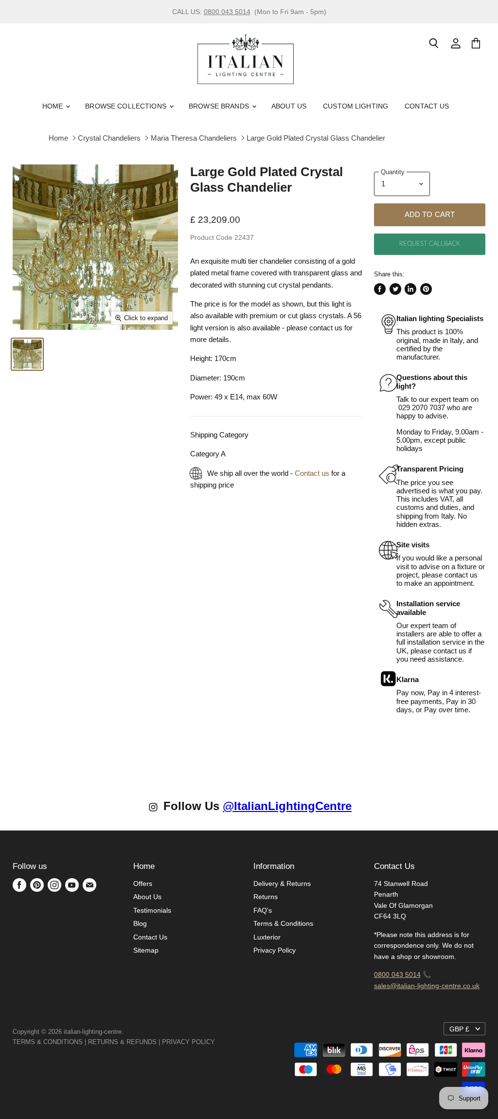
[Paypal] (218, 1042)
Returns (265, 897)
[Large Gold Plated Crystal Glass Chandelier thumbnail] (27, 354)
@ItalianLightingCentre (287, 805)
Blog (140, 923)
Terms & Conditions (283, 923)
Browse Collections (126, 106)
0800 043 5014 (227, 12)
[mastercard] (220, 1042)
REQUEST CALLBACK (429, 244)
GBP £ (459, 1029)
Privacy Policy (274, 950)
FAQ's (262, 910)
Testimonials (152, 910)
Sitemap (146, 950)
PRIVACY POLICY (188, 1042)
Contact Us (427, 106)
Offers (142, 883)
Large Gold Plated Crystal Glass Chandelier (316, 138)
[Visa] (216, 1042)
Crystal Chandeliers (109, 138)
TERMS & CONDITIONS (48, 1042)
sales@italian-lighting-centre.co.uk (427, 986)
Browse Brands (220, 106)
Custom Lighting (355, 106)
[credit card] (222, 1042)
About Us (288, 106)
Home (53, 106)
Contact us (312, 473)
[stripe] (226, 1042)
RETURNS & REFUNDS (122, 1042)
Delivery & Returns (282, 883)
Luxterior (267, 937)
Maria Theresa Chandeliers (194, 138)
